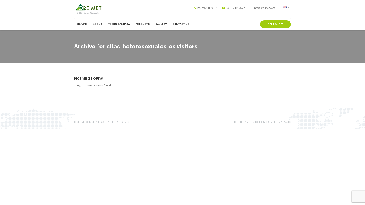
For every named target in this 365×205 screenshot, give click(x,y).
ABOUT (97, 24)
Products (143, 24)
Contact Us (180, 24)
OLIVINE (82, 24)
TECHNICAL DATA (119, 24)
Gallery (161, 24)
